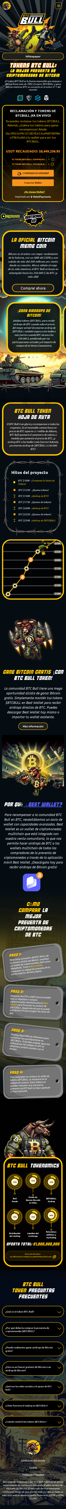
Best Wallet (36, 965)
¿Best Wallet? (43, 804)
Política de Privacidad (33, 1474)
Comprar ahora (33, 288)
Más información (33, 726)
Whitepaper (33, 56)
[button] (33, 1311)
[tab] (33, 1311)
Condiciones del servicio (33, 1460)
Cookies (33, 1467)
